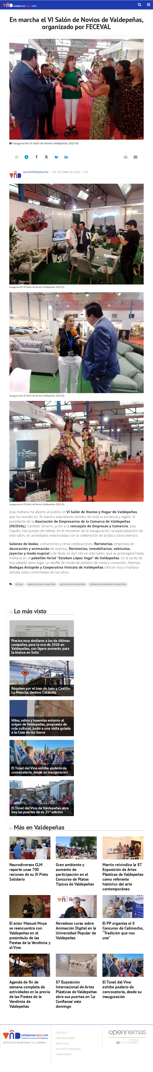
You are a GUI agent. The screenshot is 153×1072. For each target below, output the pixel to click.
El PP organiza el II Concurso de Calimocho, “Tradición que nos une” (122, 930)
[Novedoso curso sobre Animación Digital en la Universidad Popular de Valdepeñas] (76, 906)
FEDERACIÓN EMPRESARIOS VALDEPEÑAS (108, 584)
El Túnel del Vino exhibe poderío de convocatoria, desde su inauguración (39, 770)
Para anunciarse (65, 1038)
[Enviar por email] (135, 157)
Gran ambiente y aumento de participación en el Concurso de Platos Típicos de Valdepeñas (75, 874)
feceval (19, 584)
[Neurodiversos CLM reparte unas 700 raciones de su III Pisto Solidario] (29, 847)
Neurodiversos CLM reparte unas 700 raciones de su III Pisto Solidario (28, 872)
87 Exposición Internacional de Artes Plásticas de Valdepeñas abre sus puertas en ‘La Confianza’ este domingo (76, 994)
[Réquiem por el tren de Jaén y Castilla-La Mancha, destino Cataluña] (42, 678)
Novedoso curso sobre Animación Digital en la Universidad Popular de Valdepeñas (76, 930)
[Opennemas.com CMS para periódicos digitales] (127, 1037)
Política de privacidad (68, 1049)
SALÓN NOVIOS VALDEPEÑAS (72, 584)
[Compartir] (16, 157)
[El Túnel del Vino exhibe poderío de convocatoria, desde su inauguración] (42, 758)
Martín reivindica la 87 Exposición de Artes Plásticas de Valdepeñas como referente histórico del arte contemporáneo (122, 876)
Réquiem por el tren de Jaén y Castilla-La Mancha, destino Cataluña (41, 690)
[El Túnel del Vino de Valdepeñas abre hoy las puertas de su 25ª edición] (42, 798)
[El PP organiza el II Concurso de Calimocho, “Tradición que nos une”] (122, 906)
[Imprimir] (125, 157)
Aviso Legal (62, 1043)
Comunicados (64, 1054)
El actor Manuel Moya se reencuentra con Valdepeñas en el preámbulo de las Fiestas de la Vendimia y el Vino (29, 935)
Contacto (61, 1032)
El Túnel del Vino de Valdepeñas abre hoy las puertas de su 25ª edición (40, 810)
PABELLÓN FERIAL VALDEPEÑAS (41, 584)
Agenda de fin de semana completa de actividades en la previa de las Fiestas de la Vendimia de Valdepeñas (29, 994)
